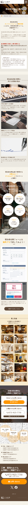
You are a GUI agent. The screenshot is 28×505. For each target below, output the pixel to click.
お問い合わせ (15, 401)
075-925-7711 (14, 412)
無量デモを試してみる (14, 308)
